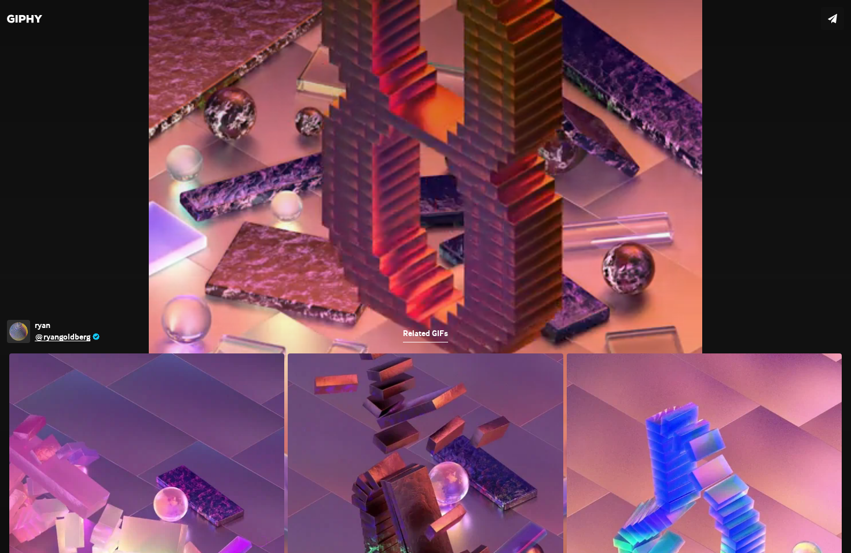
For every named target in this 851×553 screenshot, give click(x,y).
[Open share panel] (832, 18)
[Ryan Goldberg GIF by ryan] (425, 276)
